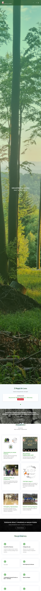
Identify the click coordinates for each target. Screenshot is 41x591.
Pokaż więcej (20, 527)
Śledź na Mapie (26, 577)
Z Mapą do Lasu (26, 546)
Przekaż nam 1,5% (20, 419)
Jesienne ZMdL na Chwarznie (9, 478)
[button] (20, 404)
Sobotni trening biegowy (30, 506)
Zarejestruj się (20, 399)
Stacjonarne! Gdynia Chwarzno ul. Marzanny (20, 397)
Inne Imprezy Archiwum (28, 564)
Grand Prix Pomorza (8, 546)
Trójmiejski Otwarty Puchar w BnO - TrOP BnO (11, 578)
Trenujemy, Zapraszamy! (11, 506)
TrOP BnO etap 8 (27, 481)
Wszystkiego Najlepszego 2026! (28, 454)
